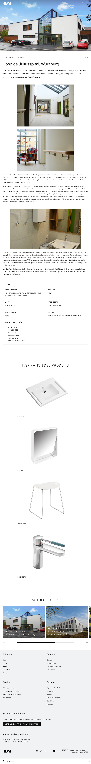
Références (51, 691)
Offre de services (9, 688)
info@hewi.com (8, 741)
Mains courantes (16, 341)
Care (4, 660)
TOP (86, 752)
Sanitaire (50, 660)
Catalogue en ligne (54, 666)
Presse (49, 694)
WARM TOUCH (14, 338)
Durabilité (50, 701)
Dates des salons (53, 698)
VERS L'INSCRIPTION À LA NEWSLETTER (22, 724)
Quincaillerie (51, 663)
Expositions (51, 670)
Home (5, 673)
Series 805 (13, 330)
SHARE (85, 58)
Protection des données (76, 750)
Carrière (50, 704)
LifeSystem (13, 335)
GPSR (64, 750)
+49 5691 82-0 (22, 741)
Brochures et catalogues (12, 694)
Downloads (7, 698)
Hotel (5, 666)
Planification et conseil (11, 691)
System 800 (13, 327)
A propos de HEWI (53, 688)
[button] (39, 246)
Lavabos (12, 333)
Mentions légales (78, 752)
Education (6, 670)
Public (5, 663)
